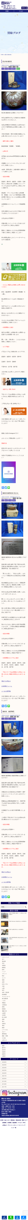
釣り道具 (4, 1017)
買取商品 (13, 1120)
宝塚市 (4, 1052)
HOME (7, 11)
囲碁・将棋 (5, 1036)
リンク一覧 (13, 1127)
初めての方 (6, 1120)
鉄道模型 (4, 994)
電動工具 (4, 1011)
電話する (4, 1217)
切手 (3, 990)
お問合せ (4, 1125)
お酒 (3, 988)
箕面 (3, 1045)
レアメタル (5, 1029)
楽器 (3, 1019)
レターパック (5, 957)
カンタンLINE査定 (10, 1217)
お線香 (4, 1013)
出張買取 (9, 1122)
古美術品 (4, 1005)
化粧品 (4, 1023)
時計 (3, 976)
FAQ (24, 1122)
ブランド (4, 973)
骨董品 (14, 68)
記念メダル (5, 984)
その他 (4, 1038)
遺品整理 (15, 1122)
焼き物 (10, 68)
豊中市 (4, 1048)
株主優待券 (5, 998)
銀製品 (4, 967)
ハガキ (4, 1000)
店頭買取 (4, 1122)
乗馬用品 (4, 1034)
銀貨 (3, 1027)
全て (3, 68)
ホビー (4, 1032)
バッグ (4, 971)
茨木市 (4, 1050)
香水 (3, 1021)
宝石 (3, 963)
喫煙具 (4, 1009)
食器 (3, 980)
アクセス (21, 11)
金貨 (3, 982)
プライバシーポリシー (13, 1125)
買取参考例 (18, 1120)
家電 (3, 1007)
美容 (3, 1025)
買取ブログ (24, 1120)
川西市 (4, 1056)
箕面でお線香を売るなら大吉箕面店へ (16, 929)
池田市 (18, 68)
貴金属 (4, 961)
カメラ (4, 978)
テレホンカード (6, 996)
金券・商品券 (5, 992)
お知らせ (4, 1040)
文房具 (4, 1015)
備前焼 (6, 68)
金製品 (4, 965)
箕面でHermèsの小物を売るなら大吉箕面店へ (18, 921)
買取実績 (23, 1217)
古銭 (3, 986)
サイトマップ (22, 1125)
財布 (3, 969)
